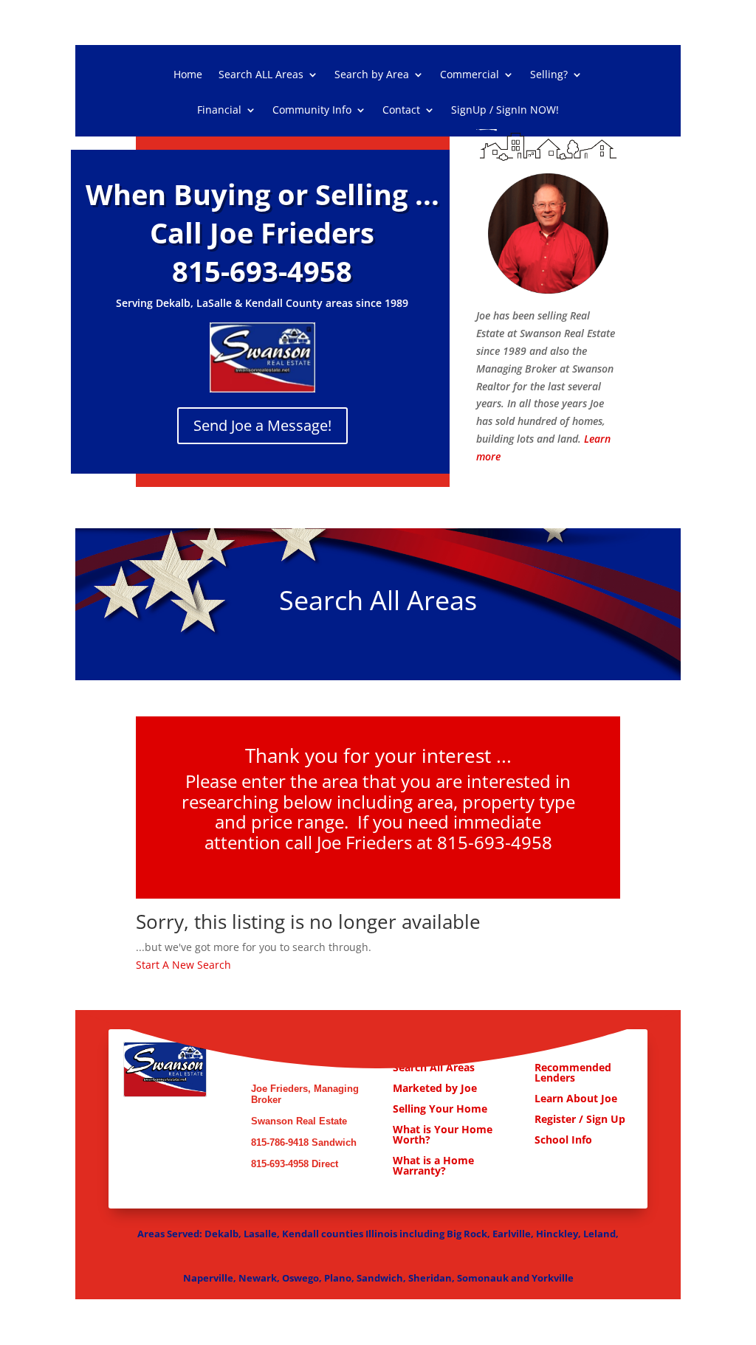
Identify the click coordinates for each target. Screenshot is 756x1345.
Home (187, 75)
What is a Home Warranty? (433, 1165)
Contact (401, 111)
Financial (219, 111)
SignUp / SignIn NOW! (505, 111)
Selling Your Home (441, 1109)
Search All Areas (434, 1067)
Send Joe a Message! (262, 425)
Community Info (311, 111)
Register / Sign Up (580, 1119)
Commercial (469, 75)
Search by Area (371, 75)
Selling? (549, 75)
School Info (563, 1140)
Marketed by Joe (436, 1088)
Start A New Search (183, 965)
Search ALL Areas (261, 75)
